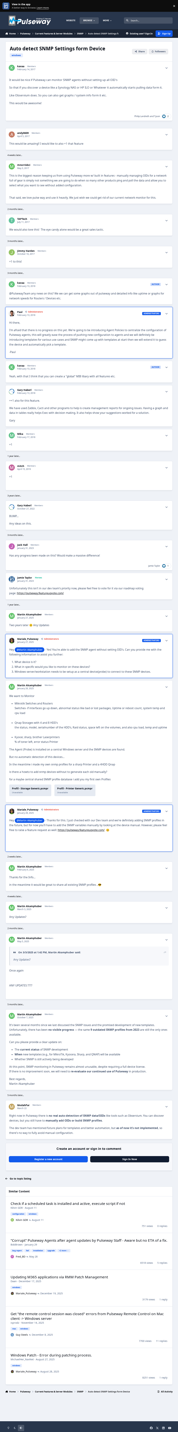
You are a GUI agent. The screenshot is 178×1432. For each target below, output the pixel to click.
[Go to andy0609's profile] (12, 134)
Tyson (157, 116)
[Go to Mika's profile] (12, 435)
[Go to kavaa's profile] (12, 68)
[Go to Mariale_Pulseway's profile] (12, 640)
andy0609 (23, 133)
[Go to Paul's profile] (12, 313)
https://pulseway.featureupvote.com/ (40, 593)
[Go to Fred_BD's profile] (12, 1256)
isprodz (15, 1322)
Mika (20, 433)
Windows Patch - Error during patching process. (51, 1355)
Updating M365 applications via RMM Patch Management (59, 1277)
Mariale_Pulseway (27, 639)
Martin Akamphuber (29, 614)
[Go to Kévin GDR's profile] (12, 1220)
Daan (14, 1281)
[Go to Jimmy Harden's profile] (12, 252)
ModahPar (23, 1105)
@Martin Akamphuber (29, 649)
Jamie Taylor (154, 565)
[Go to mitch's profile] (12, 467)
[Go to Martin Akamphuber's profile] (12, 616)
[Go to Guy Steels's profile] (12, 1334)
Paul (19, 312)
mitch (20, 466)
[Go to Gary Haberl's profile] (12, 391)
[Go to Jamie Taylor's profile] (12, 579)
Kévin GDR (17, 1207)
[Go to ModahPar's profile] (12, 1107)
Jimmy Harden (26, 250)
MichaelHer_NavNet (22, 1359)
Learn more (6, 6)
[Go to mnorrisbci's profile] (12, 166)
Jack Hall (22, 544)
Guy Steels (22, 1334)
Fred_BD (20, 1256)
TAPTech (22, 219)
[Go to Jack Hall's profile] (12, 546)
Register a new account (48, 1159)
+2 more (62, 1250)
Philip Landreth (141, 116)
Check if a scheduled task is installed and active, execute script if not (68, 1203)
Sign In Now (129, 1159)
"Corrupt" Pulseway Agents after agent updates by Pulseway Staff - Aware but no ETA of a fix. (89, 1240)
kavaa (20, 66)
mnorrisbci (23, 165)
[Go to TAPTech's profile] (12, 220)
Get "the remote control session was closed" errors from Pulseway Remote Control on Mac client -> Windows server (87, 1316)
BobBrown (17, 1244)
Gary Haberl (24, 390)
